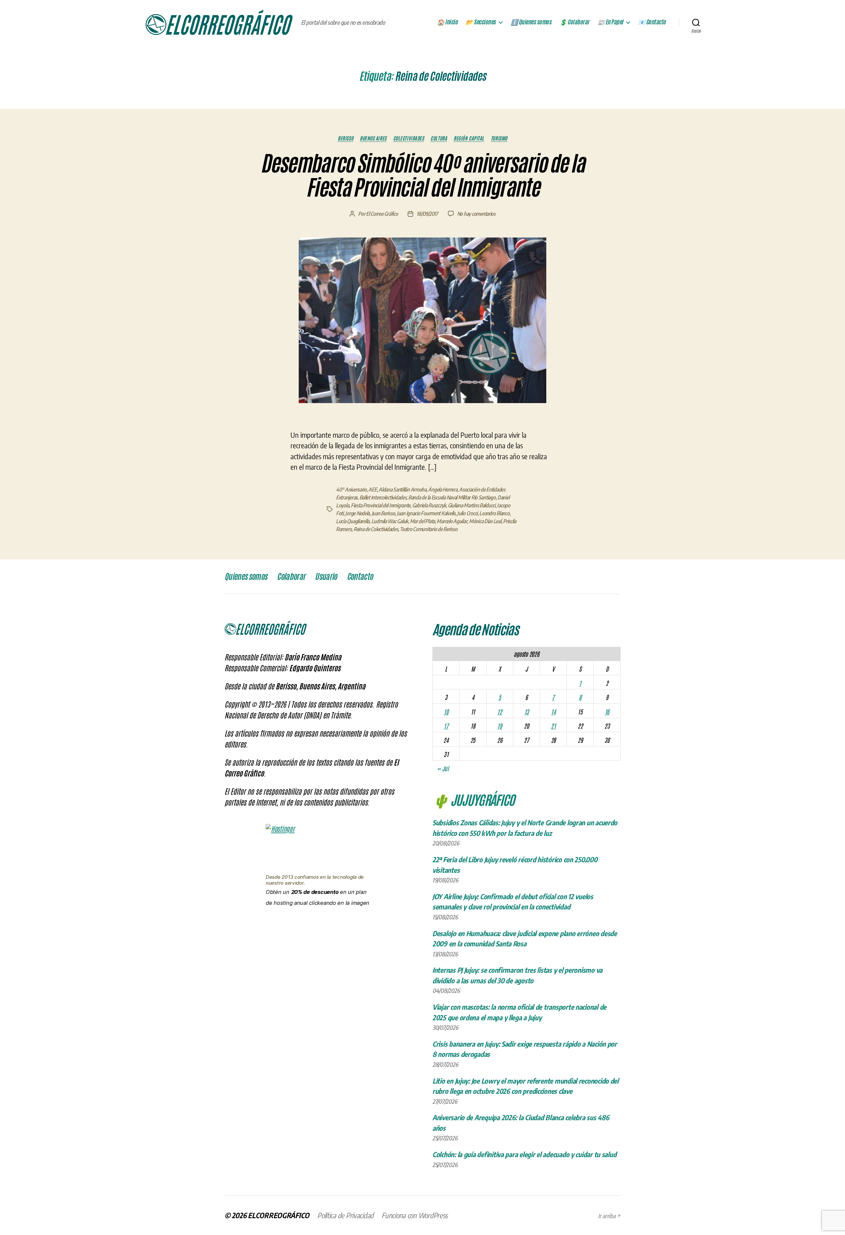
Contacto (360, 576)
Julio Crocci (467, 513)
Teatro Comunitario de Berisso (428, 529)
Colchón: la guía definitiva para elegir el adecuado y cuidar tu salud (524, 1154)
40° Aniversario (351, 489)
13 (526, 711)
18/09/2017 (427, 213)
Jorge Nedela (357, 513)
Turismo (499, 138)
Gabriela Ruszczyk (429, 505)
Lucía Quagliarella (352, 521)
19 (499, 726)
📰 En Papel (610, 22)
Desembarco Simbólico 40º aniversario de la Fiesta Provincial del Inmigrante (422, 175)
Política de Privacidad (345, 1215)
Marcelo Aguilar (452, 521)
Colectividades (408, 138)
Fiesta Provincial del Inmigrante (380, 505)
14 (553, 711)
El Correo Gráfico (382, 213)
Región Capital (469, 138)
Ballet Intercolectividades (383, 497)
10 (446, 711)
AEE (372, 489)
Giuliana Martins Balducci (471, 505)
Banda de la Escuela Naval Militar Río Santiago (452, 497)
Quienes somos (245, 576)
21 (553, 726)
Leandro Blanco (494, 513)
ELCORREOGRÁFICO (278, 1215)
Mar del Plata (422, 521)
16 (607, 711)
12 (499, 711)
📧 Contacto (652, 22)
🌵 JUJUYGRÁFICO (473, 799)
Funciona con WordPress (415, 1215)
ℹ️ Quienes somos (531, 22)
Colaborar (291, 576)
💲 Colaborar (574, 22)
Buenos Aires (373, 138)
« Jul (443, 768)
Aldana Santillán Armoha (402, 489)
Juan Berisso (383, 513)
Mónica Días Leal (485, 521)
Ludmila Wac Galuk (389, 521)
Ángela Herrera (442, 489)
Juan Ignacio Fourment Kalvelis (426, 513)
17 (446, 726)
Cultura (438, 138)
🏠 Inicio (447, 22)
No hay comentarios (476, 213)
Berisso (345, 138)
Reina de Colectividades (376, 529)
